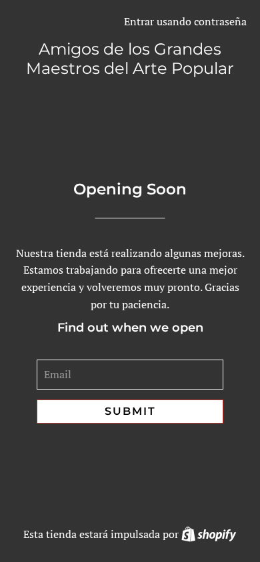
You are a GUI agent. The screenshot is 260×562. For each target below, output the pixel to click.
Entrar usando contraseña (185, 21)
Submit (130, 411)
